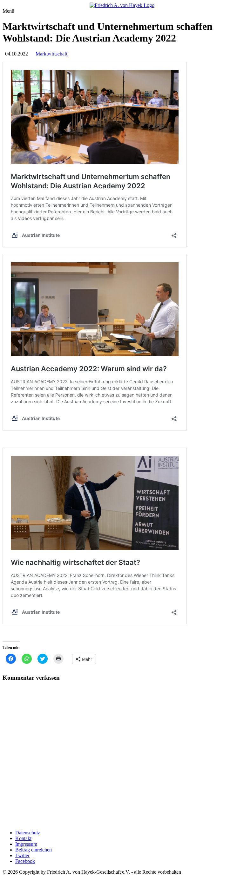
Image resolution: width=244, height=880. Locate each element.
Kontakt (23, 838)
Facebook (25, 861)
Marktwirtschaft (51, 53)
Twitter (22, 855)
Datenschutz (27, 832)
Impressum (26, 844)
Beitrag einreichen (33, 849)
